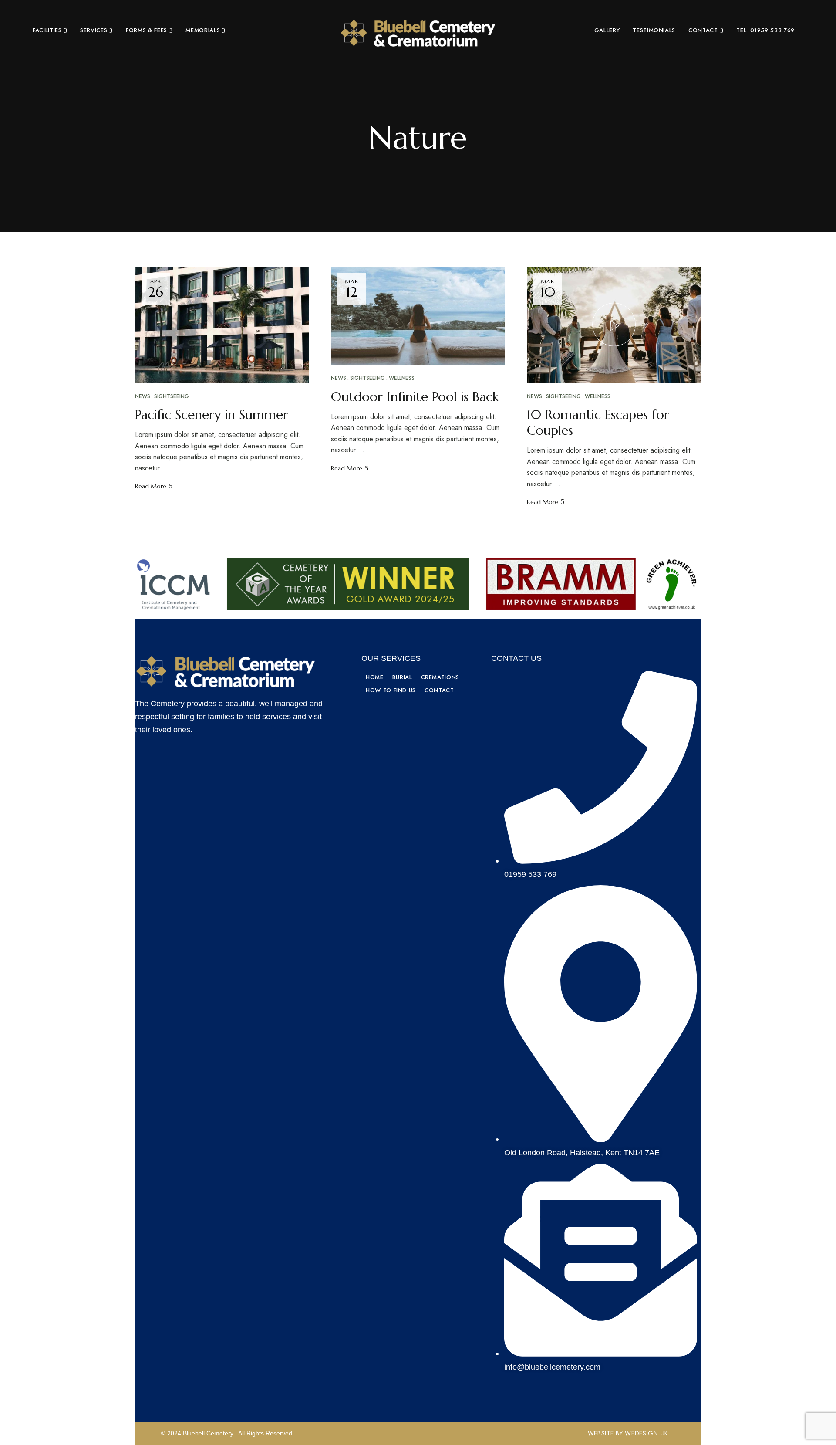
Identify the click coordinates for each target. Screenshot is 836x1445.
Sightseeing (171, 396)
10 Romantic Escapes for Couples (598, 422)
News (142, 396)
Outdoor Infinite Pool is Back (415, 397)
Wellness (402, 378)
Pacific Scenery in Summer (211, 414)
